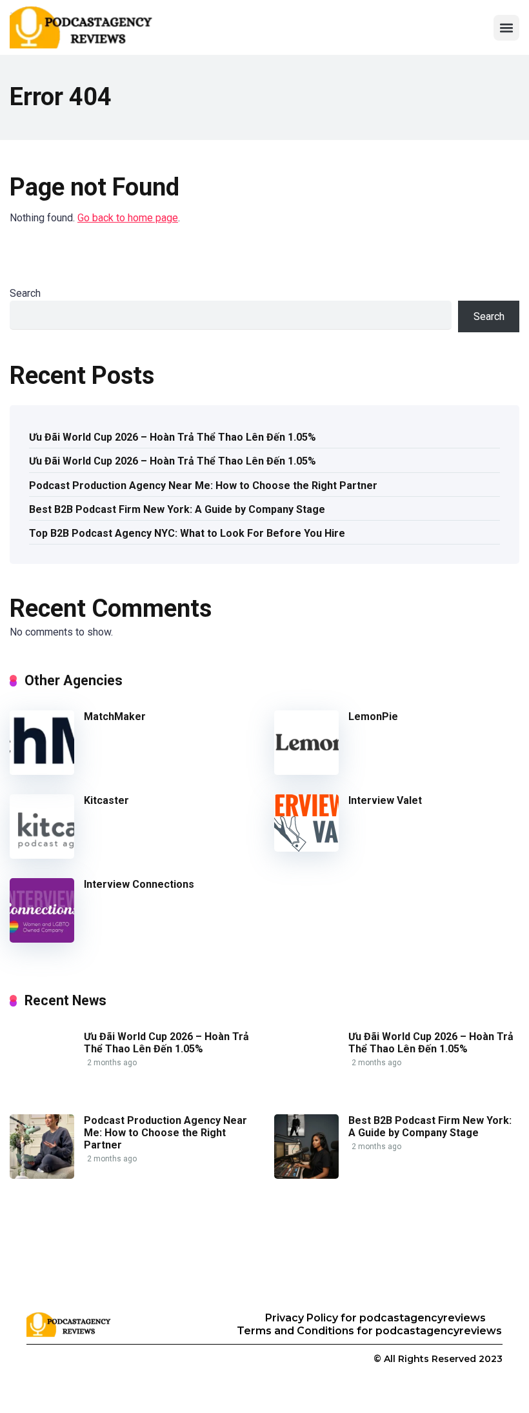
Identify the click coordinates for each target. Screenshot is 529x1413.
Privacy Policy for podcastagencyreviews (375, 1318)
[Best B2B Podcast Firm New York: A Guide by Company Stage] (306, 1175)
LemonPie (373, 716)
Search (25, 293)
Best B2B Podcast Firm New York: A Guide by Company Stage (177, 509)
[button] (506, 28)
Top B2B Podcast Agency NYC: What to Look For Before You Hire (187, 533)
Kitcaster (106, 800)
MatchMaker (115, 716)
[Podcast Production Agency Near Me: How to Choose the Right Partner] (42, 1175)
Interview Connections (139, 884)
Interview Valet (385, 800)
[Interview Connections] (42, 939)
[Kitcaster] (42, 855)
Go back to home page (127, 218)
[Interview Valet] (306, 848)
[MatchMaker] (42, 771)
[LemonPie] (306, 771)
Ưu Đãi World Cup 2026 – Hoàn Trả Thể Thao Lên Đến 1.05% (172, 437)
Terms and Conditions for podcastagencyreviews (369, 1331)
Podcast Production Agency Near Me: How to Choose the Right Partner (203, 485)
